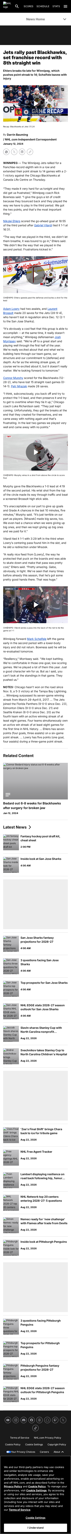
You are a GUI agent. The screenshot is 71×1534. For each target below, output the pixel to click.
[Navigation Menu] (65, 6)
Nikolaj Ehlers (11, 221)
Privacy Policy (13, 1486)
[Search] (17, 6)
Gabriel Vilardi (43, 225)
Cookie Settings (36, 1490)
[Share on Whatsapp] (6, 152)
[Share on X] (14, 152)
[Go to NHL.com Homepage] (7, 6)
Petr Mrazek (19, 386)
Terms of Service (19, 1509)
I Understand (35, 1527)
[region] (35, 1495)
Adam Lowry (11, 308)
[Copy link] (30, 152)
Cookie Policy (37, 1486)
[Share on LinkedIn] (22, 152)
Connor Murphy (13, 378)
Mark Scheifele (36, 638)
